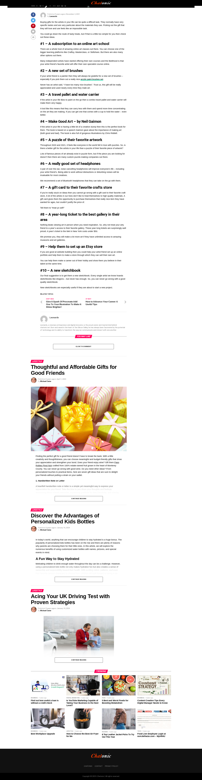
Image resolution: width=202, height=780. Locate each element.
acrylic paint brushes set (92, 79)
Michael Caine (45, 381)
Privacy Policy (111, 766)
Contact (99, 766)
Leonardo (53, 16)
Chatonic (88, 766)
